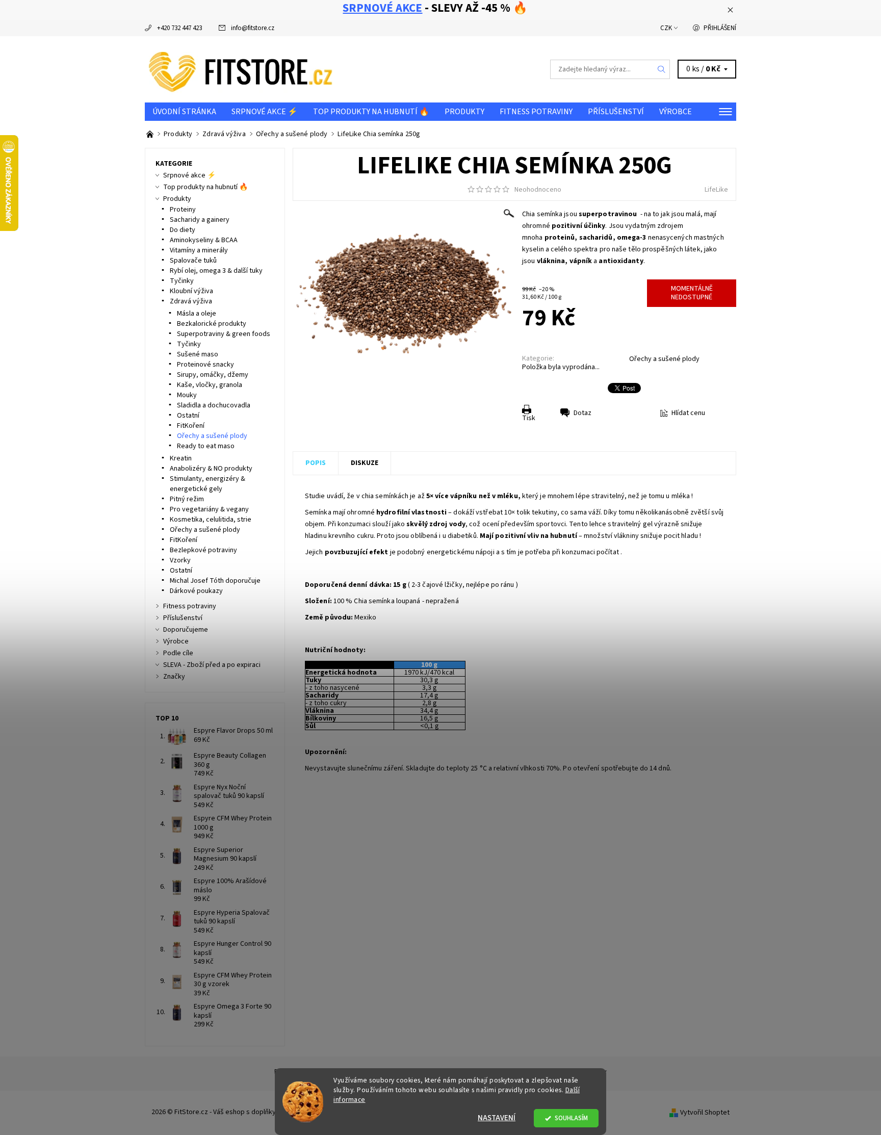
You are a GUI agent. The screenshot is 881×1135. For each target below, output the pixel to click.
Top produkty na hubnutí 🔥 (371, 111)
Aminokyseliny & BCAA (204, 240)
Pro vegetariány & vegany (209, 509)
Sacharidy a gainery (199, 220)
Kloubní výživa (191, 291)
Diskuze (364, 463)
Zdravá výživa (191, 301)
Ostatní (188, 415)
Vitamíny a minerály (199, 250)
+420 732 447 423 (179, 28)
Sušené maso (197, 354)
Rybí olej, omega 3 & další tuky (216, 271)
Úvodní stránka (184, 111)
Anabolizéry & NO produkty (211, 468)
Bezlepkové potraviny (203, 550)
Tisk (528, 418)
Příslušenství (616, 111)
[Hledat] (662, 69)
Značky (174, 677)
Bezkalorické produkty (211, 324)
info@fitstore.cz (252, 28)
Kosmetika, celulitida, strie (210, 519)
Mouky (187, 395)
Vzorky (180, 560)
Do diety (182, 230)
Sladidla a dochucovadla (213, 405)
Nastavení (496, 1118)
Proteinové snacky (205, 364)
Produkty (464, 111)
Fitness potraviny (536, 111)
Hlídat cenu (688, 413)
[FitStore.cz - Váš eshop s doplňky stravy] (240, 68)
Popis (315, 463)
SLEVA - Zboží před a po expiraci (212, 665)
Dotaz (582, 413)
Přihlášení (720, 28)
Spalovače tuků (193, 260)
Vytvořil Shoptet (705, 1112)
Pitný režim (187, 499)
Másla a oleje (196, 313)
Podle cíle (178, 653)
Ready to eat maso (206, 446)
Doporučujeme (185, 630)
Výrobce (675, 111)
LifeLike (716, 190)
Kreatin (181, 458)
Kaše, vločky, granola (209, 385)
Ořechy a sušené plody (664, 359)
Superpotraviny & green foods (223, 334)
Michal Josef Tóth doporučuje (215, 581)
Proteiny (183, 209)
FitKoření (190, 426)
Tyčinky (182, 281)
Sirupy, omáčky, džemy (212, 375)
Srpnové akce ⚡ (264, 111)
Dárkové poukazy (196, 591)
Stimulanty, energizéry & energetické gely (207, 484)
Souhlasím (571, 1118)
